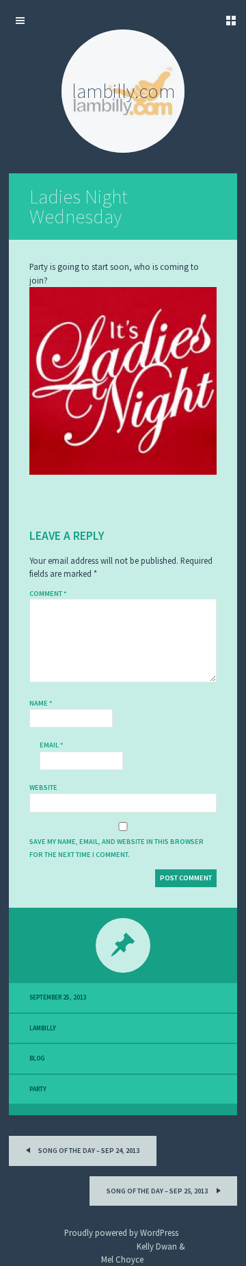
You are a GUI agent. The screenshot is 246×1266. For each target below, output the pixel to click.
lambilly (42, 1028)
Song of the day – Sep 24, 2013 (88, 1150)
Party (37, 1089)
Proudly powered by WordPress (121, 1232)
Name (41, 703)
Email (52, 745)
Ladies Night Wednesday (78, 206)
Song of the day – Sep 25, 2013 (158, 1191)
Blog (37, 1058)
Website (43, 787)
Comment (48, 593)
